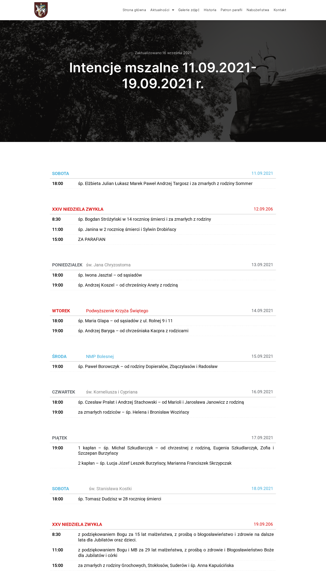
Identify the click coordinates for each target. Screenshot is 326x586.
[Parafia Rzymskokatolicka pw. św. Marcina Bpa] (41, 10)
